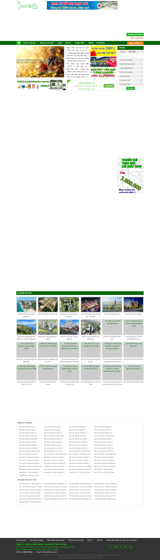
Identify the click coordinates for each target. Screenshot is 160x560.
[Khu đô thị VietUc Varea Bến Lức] (48, 304)
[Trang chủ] (18, 43)
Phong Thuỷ (79, 43)
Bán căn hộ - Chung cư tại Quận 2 (54, 457)
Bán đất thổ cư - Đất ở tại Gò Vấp (104, 472)
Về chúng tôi (21, 540)
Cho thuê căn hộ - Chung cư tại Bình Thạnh (30, 493)
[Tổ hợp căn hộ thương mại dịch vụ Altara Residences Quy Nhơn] (112, 372)
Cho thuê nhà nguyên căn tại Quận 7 (30, 496)
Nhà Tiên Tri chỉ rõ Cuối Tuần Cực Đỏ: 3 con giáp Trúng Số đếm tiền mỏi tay (78, 49)
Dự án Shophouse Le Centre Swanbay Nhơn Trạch (133, 338)
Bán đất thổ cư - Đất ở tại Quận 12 (54, 472)
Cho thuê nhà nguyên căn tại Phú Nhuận (106, 496)
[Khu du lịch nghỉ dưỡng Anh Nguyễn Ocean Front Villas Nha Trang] (26, 327)
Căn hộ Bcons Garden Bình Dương (47, 383)
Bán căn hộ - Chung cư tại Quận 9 (29, 463)
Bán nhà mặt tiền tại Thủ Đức (78, 439)
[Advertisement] (80, 25)
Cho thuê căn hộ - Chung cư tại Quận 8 (30, 490)
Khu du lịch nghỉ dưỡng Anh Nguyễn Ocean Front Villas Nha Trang (26, 338)
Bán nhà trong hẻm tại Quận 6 (28, 445)
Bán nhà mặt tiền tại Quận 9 (27, 433)
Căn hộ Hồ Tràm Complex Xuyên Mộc (26, 315)
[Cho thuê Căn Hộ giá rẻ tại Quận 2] (103, 62)
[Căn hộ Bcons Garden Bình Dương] (48, 372)
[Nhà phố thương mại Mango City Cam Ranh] (48, 349)
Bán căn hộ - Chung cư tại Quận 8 (104, 460)
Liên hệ (90, 43)
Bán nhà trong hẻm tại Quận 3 (53, 442)
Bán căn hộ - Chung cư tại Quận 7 (79, 460)
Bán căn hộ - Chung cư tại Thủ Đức (54, 469)
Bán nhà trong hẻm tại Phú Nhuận (79, 451)
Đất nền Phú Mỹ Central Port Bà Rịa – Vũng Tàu (90, 315)
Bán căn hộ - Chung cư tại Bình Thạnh (30, 466)
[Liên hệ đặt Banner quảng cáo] (91, 85)
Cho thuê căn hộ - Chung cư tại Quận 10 (55, 490)
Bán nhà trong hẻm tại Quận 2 (28, 442)
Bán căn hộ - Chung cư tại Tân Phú (29, 469)
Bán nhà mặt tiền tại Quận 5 (77, 427)
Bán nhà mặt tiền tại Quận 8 (102, 430)
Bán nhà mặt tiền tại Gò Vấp (77, 436)
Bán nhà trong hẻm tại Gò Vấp (53, 451)
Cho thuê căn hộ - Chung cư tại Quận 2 (105, 484)
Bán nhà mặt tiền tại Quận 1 (52, 430)
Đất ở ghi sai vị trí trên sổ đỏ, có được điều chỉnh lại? (78, 59)
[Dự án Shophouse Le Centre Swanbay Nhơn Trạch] (133, 327)
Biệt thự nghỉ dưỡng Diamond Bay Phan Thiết (26, 383)
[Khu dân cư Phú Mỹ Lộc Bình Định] (112, 327)
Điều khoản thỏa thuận (55, 540)
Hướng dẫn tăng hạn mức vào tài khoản (121, 540)
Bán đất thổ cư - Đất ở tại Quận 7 (29, 472)
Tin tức (68, 43)
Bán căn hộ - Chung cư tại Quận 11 (79, 463)
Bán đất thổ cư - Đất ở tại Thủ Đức (29, 475)
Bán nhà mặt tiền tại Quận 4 (102, 427)
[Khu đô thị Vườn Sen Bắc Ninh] (133, 349)
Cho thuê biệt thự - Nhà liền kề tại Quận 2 (30, 502)
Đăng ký (139, 34)
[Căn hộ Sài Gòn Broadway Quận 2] (133, 372)
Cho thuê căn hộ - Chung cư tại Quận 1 (80, 484)
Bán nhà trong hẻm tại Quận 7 (53, 445)
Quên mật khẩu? (136, 38)
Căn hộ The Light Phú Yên (112, 314)
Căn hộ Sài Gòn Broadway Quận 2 (133, 383)
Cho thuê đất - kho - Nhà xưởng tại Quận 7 (80, 499)
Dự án (59, 43)
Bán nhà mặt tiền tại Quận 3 (77, 430)
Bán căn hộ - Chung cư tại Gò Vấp (54, 466)
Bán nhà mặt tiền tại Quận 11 (78, 433)
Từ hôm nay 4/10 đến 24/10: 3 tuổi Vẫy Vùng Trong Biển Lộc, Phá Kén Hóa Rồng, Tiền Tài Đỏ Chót (78, 65)
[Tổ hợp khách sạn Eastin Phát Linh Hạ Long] (69, 372)
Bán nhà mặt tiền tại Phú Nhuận (104, 436)
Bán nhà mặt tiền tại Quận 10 (53, 433)
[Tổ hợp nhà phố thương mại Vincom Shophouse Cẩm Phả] (69, 349)
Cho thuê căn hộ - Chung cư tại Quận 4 (55, 487)
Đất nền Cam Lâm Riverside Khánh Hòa (90, 338)
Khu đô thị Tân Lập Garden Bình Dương (90, 360)
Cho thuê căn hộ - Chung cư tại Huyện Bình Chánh (106, 493)
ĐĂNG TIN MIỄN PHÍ (135, 43)
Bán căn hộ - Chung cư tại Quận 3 (79, 457)
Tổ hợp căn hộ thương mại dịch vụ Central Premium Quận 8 (112, 360)
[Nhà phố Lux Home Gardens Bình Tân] (69, 327)
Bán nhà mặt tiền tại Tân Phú (53, 439)
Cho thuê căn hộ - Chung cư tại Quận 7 (105, 487)
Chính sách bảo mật (76, 540)
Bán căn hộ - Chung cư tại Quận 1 (29, 457)
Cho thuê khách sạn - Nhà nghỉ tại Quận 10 (30, 484)
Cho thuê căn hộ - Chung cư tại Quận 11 (80, 490)
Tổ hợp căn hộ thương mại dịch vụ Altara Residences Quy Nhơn (112, 383)
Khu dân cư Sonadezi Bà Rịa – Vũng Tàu (69, 315)
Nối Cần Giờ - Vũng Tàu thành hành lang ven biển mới (78, 70)
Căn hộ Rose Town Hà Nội (133, 314)
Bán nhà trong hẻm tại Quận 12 (78, 448)
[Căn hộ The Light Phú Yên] (112, 304)
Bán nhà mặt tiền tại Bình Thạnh (54, 436)
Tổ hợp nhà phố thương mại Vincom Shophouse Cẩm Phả (69, 360)
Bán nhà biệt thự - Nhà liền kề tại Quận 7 (106, 454)
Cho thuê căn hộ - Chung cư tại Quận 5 (80, 487)
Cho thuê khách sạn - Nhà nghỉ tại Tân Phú (55, 484)
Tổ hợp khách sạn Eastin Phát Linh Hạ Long (69, 383)
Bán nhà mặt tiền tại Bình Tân (28, 436)
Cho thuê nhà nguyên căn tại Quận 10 (80, 496)
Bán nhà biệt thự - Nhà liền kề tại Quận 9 (80, 454)
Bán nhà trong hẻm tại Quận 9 (103, 445)
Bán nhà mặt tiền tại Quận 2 (27, 430)
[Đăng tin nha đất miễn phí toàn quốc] (82, 9)
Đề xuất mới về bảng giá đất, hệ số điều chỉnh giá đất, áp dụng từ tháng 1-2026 (78, 75)
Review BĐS (100, 43)
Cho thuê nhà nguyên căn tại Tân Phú (55, 499)
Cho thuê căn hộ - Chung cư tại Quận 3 (30, 487)
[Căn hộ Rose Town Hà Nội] (133, 304)
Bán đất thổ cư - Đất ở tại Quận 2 (104, 469)
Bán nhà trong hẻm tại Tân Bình (103, 451)
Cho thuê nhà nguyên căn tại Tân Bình (30, 499)
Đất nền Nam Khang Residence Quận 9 (47, 338)
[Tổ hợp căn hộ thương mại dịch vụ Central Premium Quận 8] (112, 349)
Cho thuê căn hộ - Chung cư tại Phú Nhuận (55, 493)
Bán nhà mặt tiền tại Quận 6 (52, 427)
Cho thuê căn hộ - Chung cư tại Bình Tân (106, 490)
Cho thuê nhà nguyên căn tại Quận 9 (55, 496)
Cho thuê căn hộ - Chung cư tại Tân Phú (80, 493)
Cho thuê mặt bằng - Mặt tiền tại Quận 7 (106, 499)
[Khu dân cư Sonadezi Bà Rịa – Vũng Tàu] (69, 304)
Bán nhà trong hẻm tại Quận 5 (103, 442)
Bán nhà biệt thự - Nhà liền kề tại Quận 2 (55, 454)
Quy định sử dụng (36, 540)
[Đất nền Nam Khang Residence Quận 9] (48, 327)
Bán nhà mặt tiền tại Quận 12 (103, 433)
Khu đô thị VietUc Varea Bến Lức (48, 314)
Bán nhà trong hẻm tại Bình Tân (103, 448)
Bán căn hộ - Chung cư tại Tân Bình (104, 466)
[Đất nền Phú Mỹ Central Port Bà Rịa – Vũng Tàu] (90, 304)
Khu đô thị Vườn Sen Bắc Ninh (133, 359)
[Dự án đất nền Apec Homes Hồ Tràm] (90, 372)
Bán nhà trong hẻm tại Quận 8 (78, 445)
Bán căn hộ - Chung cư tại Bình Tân (104, 463)
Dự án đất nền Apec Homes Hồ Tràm (90, 383)
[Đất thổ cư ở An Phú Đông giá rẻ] (103, 72)
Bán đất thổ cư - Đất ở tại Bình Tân (79, 472)
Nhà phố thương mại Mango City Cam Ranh (48, 360)
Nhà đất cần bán (29, 43)
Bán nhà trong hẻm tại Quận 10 (28, 448)
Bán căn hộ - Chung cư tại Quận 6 (54, 460)
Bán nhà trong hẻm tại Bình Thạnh (29, 451)
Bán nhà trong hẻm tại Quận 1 (103, 439)
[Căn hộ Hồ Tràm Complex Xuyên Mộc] (26, 304)
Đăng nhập (131, 34)
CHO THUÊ (132, 52)
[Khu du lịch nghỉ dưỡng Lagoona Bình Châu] (26, 349)
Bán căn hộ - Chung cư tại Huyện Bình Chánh (80, 469)
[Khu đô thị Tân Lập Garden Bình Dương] (90, 349)
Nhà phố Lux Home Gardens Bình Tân (69, 338)
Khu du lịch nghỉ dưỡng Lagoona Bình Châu (26, 360)
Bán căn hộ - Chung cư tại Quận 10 (54, 463)
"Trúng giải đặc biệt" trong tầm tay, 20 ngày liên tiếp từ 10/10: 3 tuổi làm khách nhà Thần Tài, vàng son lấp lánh (78, 54)
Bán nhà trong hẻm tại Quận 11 (53, 448)
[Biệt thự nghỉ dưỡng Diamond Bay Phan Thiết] (26, 372)
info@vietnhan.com (49, 552)
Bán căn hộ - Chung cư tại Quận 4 (104, 457)
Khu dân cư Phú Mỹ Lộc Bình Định (112, 338)
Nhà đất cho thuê (47, 43)
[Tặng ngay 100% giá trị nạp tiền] (103, 51)
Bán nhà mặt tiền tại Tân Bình (28, 439)
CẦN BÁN (123, 52)
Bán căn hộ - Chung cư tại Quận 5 (29, 460)
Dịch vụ (90, 540)
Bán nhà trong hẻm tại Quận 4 (78, 442)
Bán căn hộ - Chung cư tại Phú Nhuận (80, 466)
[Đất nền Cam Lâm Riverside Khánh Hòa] (90, 327)
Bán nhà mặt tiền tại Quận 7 (27, 427)
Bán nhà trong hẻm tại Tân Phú (28, 454)
